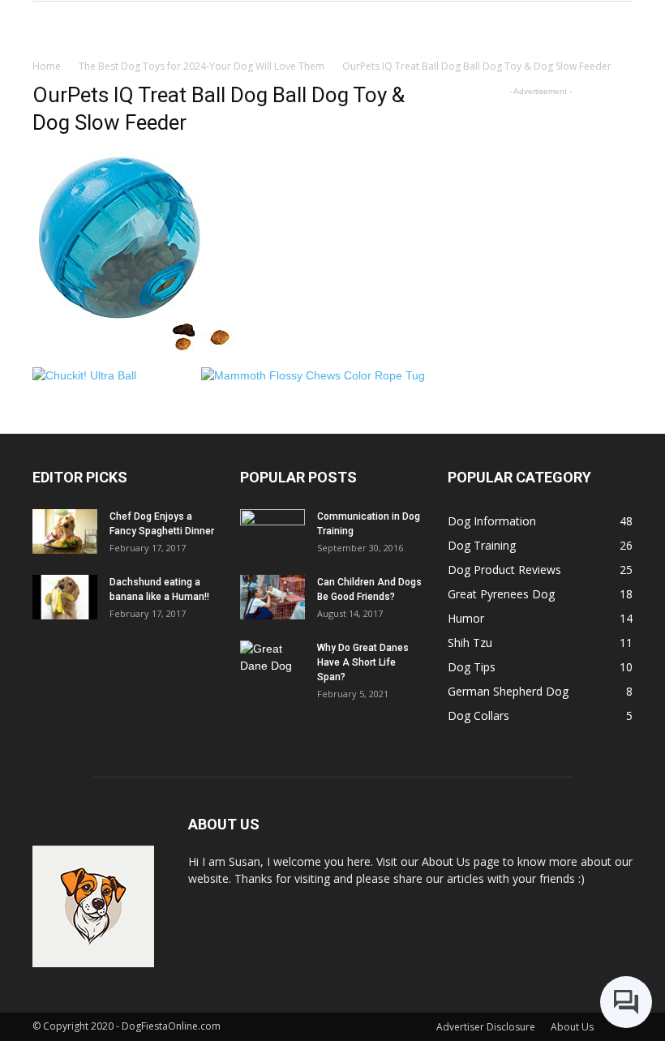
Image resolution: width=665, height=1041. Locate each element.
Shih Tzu (470, 642)
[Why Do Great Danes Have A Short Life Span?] (272, 663)
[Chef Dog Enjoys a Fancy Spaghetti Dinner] (64, 531)
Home (46, 66)
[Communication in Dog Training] (272, 532)
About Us (572, 1027)
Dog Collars (478, 715)
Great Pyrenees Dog (501, 594)
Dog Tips (472, 667)
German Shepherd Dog (508, 691)
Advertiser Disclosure (485, 1027)
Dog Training (482, 545)
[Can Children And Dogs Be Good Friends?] (272, 597)
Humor (466, 618)
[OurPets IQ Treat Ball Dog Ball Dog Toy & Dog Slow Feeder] (133, 350)
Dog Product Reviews (504, 569)
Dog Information (492, 521)
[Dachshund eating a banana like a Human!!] (64, 597)
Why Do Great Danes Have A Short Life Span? (363, 662)
